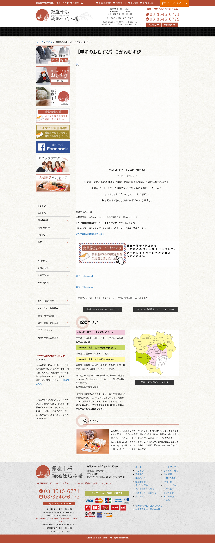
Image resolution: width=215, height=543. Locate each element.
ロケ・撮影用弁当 (46, 301)
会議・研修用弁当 (46, 315)
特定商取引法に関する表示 (147, 509)
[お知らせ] (53, 348)
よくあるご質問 (105, 3)
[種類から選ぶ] (53, 198)
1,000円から (43, 268)
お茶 (40, 242)
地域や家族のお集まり (48, 337)
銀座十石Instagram (84, 287)
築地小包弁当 (44, 227)
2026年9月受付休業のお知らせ (50, 355)
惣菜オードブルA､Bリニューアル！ (103, 309)
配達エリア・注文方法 (152, 31)
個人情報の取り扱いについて (148, 505)
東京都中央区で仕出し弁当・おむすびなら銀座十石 (59, 3)
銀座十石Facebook (84, 276)
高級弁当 (81, 31)
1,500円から (43, 275)
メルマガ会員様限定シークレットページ (154, 309)
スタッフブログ (171, 485)
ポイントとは (148, 3)
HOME (45, 31)
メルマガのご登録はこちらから (90, 234)
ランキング (169, 493)
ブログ (49, 42)
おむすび (63, 31)
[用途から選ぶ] (53, 293)
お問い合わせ (121, 3)
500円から (42, 260)
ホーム (40, 42)
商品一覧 (170, 31)
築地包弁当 (99, 31)
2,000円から (43, 282)
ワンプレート (44, 235)
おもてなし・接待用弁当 (49, 308)
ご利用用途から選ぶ (134, 31)
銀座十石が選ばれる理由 (116, 31)
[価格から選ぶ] (53, 253)
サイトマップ (170, 467)
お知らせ (168, 481)
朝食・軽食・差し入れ (48, 323)
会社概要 (134, 3)
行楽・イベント (45, 330)
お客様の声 (169, 489)
